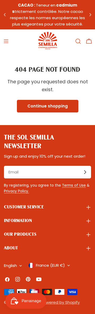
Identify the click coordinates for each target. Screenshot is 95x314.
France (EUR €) (50, 265)
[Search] (78, 41)
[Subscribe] (85, 172)
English (10, 265)
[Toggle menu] (6, 41)
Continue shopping (47, 106)
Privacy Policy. (16, 191)
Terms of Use (74, 185)
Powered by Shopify (60, 302)
